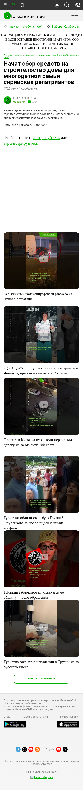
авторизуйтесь (46, 137)
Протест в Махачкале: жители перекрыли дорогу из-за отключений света (38, 442)
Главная (8, 55)
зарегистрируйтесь (21, 143)
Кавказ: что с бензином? (25, 26)
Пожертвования (69, 716)
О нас (7, 716)
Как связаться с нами (35, 716)
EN (13, 4)
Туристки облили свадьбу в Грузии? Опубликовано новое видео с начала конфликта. (34, 522)
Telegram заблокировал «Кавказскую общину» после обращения (34, 595)
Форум (18, 55)
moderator (19, 101)
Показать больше (41, 678)
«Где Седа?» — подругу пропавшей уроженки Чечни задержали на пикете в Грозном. (41, 370)
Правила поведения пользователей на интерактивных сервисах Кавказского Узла (41, 763)
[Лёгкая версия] (22, 5)
